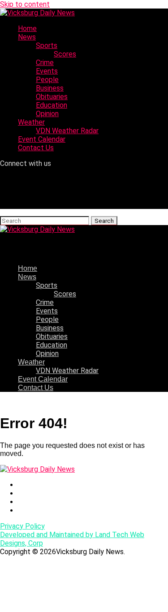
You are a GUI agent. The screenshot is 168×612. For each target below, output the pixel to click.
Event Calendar (41, 139)
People (47, 79)
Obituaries (52, 96)
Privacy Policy (22, 526)
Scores (65, 54)
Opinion (47, 113)
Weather (31, 122)
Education (51, 105)
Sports (46, 45)
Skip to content (25, 4)
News (27, 37)
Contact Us (36, 147)
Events (47, 71)
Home (27, 28)
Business (50, 88)
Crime (45, 62)
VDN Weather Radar (67, 130)
